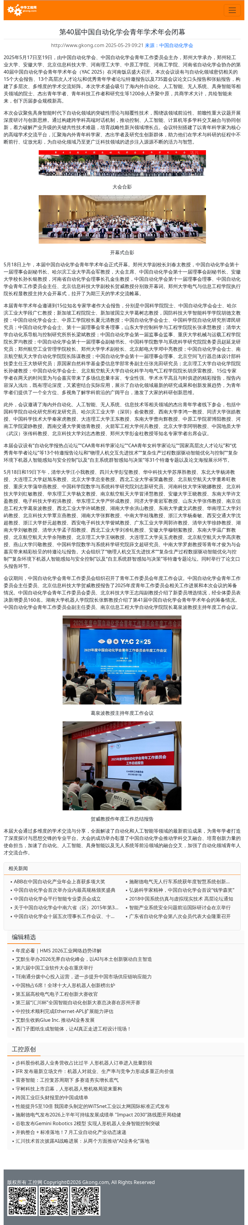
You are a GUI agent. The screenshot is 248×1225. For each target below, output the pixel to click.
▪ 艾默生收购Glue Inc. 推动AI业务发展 (53, 1020)
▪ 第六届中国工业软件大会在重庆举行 (52, 967)
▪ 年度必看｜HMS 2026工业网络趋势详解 (57, 950)
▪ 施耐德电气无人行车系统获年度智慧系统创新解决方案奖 (181, 881)
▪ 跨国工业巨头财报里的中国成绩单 (50, 1097)
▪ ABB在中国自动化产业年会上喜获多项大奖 (57, 881)
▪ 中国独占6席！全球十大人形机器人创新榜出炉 (63, 985)
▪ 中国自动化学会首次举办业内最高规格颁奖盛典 (63, 890)
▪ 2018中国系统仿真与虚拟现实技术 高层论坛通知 (179, 898)
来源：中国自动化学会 (169, 45)
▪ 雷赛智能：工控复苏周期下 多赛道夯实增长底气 (65, 1080)
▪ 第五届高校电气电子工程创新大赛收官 (55, 994)
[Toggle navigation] (232, 10)
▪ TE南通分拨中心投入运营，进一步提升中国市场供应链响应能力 (82, 976)
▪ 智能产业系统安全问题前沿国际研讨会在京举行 (178, 907)
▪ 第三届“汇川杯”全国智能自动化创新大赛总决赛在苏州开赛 (76, 1002)
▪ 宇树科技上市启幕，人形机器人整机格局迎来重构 (67, 1088)
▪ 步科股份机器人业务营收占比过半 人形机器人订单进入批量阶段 (82, 1062)
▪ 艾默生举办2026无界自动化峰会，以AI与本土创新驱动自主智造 (82, 959)
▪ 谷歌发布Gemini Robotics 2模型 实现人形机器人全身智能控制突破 (86, 1123)
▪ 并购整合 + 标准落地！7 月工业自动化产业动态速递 (69, 1132)
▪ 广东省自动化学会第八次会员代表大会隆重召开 (178, 916)
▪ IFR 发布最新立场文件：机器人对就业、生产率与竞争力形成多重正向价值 (93, 1071)
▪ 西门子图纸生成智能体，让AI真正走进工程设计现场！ (72, 1028)
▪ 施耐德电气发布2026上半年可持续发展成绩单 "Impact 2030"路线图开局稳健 (96, 1114)
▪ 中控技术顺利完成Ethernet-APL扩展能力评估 (62, 1011)
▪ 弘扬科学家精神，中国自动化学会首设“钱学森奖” (179, 890)
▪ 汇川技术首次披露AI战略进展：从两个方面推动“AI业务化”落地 (80, 1141)
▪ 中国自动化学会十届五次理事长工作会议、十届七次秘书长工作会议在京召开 (66, 916)
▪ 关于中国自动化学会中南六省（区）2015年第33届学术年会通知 (66, 907)
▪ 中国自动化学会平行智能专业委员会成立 (55, 898)
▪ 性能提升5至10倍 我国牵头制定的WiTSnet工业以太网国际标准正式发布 (91, 1106)
